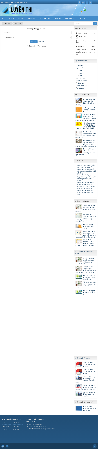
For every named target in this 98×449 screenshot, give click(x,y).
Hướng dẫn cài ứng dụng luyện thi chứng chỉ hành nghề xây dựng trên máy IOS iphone (86, 178)
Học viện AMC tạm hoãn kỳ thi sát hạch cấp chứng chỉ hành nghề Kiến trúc (85, 152)
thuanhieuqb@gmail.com (20, 2)
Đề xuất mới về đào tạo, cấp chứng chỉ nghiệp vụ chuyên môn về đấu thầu (85, 261)
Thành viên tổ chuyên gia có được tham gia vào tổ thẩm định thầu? (86, 285)
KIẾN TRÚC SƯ (82, 86)
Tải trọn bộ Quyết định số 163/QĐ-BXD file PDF (89, 371)
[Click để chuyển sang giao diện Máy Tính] (7, 446)
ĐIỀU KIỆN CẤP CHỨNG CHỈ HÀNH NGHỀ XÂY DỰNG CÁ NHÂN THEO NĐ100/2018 (85, 243)
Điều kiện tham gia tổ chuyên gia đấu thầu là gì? (89, 292)
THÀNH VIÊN (81, 88)
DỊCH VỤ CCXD (82, 81)
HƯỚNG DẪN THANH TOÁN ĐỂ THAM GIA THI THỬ (86, 166)
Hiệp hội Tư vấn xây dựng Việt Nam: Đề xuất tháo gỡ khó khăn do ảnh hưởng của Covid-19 (86, 143)
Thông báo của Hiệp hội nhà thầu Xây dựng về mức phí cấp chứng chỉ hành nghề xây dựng (86, 117)
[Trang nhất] (2, 18)
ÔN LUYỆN (80, 66)
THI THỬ (79, 68)
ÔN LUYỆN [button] (10, 19)
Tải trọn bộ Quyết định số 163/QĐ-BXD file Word (89, 364)
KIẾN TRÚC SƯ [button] (70, 19)
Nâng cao (41, 41)
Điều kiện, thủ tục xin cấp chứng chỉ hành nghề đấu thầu (89, 277)
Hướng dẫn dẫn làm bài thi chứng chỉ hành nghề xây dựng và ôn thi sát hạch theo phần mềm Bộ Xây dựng (86, 185)
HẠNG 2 (81, 73)
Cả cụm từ (32, 46)
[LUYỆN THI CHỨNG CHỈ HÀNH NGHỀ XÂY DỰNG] (21, 10)
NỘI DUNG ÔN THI (81, 61)
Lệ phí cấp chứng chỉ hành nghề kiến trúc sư (89, 110)
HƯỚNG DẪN (81, 78)
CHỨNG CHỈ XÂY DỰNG (82, 358)
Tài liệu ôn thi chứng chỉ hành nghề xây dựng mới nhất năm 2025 (85, 379)
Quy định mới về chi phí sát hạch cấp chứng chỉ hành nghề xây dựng (86, 102)
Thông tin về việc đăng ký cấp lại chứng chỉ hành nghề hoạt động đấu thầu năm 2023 (86, 269)
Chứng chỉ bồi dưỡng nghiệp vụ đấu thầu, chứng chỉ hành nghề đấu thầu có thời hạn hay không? (86, 234)
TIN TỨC (5, 423)
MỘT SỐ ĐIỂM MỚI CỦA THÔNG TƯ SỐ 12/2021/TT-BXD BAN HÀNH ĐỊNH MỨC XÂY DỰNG (86, 126)
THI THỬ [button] (21, 19)
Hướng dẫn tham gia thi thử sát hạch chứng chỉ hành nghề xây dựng (86, 171)
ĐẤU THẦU (80, 83)
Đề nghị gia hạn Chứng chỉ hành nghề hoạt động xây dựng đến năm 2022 (86, 134)
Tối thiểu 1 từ (42, 46)
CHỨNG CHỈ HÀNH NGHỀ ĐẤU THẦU (84, 253)
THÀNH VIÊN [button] (83, 19)
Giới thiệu (16, 429)
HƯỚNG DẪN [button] (32, 19)
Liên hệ (5, 429)
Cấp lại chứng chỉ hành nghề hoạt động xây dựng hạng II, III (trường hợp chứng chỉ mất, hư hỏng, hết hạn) (86, 218)
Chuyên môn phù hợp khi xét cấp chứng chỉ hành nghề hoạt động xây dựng (86, 387)
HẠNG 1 (81, 71)
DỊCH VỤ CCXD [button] (45, 19)
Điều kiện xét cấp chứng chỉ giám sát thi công (88, 226)
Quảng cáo (6, 426)
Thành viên (17, 423)
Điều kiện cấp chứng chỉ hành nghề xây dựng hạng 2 (89, 394)
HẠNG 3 (81, 76)
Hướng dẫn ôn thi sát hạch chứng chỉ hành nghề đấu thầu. (85, 192)
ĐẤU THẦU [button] (57, 19)
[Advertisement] (86, 327)
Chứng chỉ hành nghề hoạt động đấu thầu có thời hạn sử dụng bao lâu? (86, 208)
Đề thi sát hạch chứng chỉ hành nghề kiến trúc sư (89, 408)
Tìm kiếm (16, 426)
